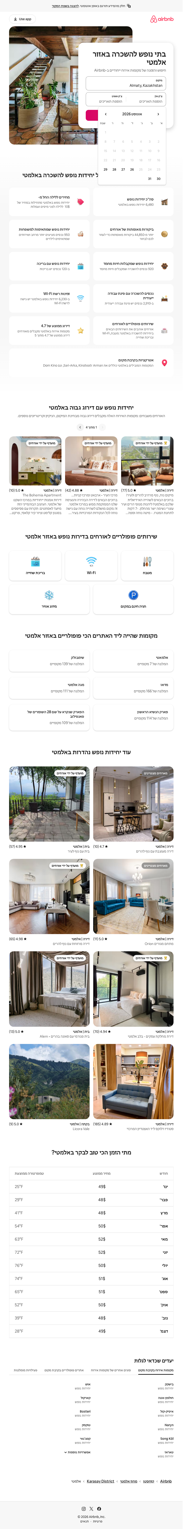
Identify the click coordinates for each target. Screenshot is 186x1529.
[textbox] (146, 101)
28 (114, 169)
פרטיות (97, 1521)
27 (123, 169)
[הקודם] (102, 427)
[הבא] (80, 427)
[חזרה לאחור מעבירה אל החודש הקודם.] (158, 114)
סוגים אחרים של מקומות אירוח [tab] (111, 1370)
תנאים (84, 1521)
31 (149, 179)
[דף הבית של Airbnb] (162, 19)
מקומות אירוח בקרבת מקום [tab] (156, 1370)
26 (132, 169)
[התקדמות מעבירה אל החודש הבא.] (106, 114)
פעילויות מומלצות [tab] (25, 1370)
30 (159, 179)
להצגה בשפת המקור (65, 6)
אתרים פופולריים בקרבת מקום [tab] (64, 1370)
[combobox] (125, 85)
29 (105, 169)
